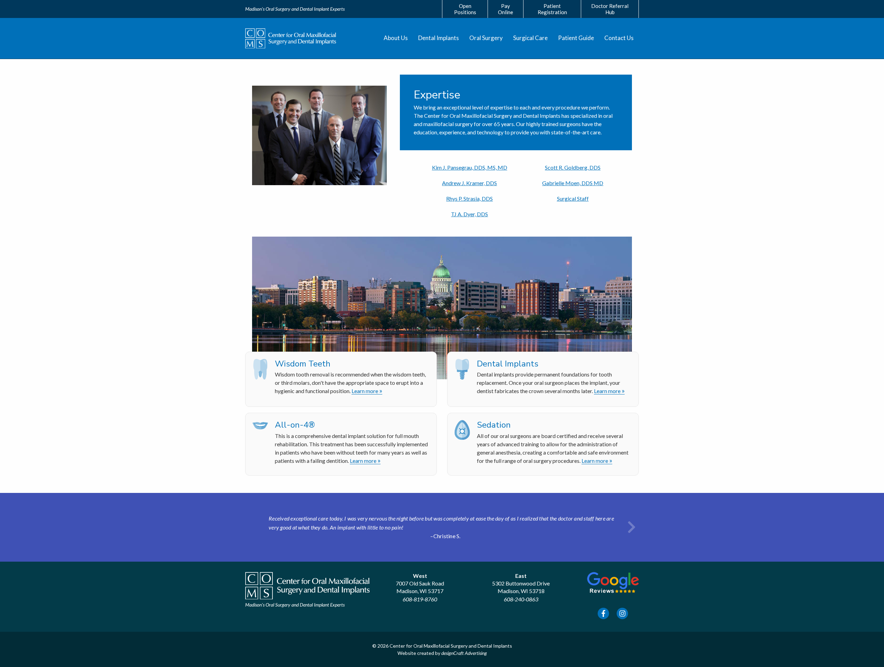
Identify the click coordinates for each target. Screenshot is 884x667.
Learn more (367, 391)
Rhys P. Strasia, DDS (469, 198)
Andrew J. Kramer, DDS (469, 183)
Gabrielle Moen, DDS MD (572, 183)
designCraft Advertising (464, 653)
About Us (396, 37)
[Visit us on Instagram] (622, 613)
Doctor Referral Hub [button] (609, 9)
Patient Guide (576, 37)
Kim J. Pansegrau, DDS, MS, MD (469, 167)
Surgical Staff (573, 198)
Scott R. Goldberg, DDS (572, 167)
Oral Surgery (486, 37)
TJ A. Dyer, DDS (469, 214)
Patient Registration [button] (552, 9)
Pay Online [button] (505, 9)
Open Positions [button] (465, 9)
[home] (290, 38)
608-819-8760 (420, 599)
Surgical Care (530, 37)
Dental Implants (438, 37)
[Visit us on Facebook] (603, 613)
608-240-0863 (521, 599)
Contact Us (619, 37)
